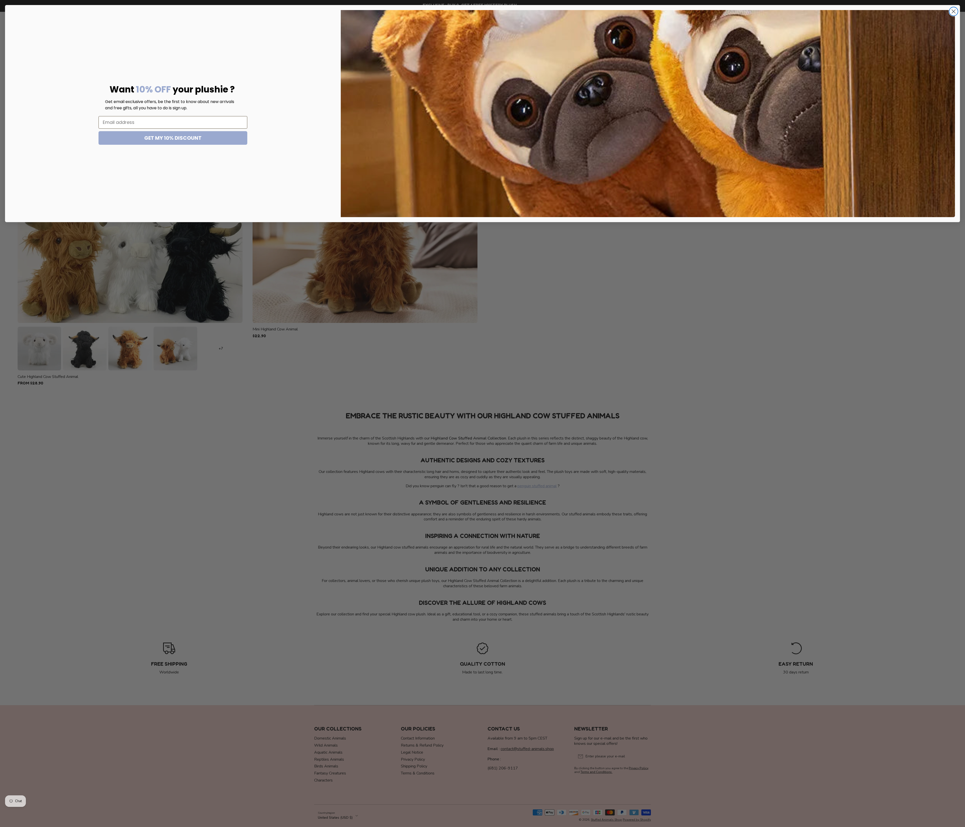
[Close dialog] (953, 11)
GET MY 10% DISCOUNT (173, 137)
